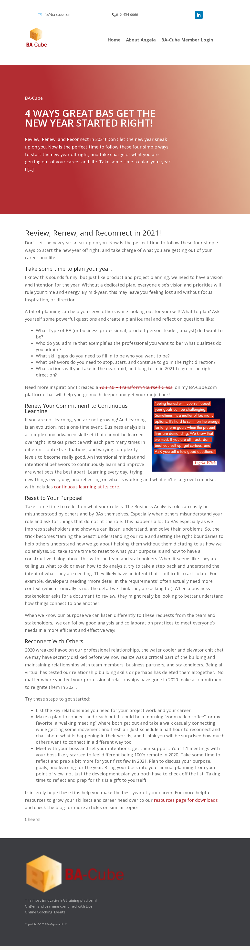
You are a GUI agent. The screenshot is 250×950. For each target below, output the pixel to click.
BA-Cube (34, 98)
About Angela (141, 40)
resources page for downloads (186, 800)
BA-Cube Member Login (187, 40)
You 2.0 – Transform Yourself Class (135, 387)
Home (114, 40)
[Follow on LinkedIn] (199, 15)
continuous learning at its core (86, 487)
